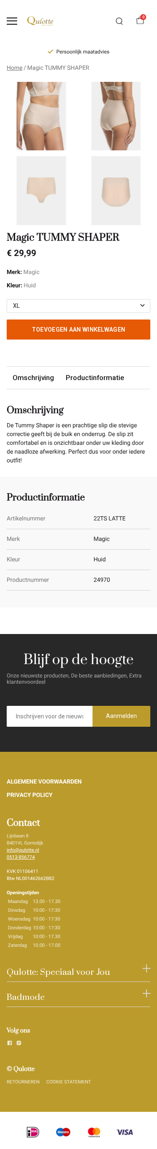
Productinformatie (95, 377)
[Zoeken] (119, 21)
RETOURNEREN (23, 1082)
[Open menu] (12, 21)
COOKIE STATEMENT (68, 1082)
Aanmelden (121, 716)
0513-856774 (21, 857)
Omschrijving (33, 377)
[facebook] (10, 1044)
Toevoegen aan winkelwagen (79, 329)
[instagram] (19, 1044)
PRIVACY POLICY (30, 795)
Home (15, 68)
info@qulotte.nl (23, 850)
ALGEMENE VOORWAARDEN (44, 782)
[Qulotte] (40, 21)
